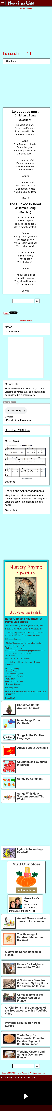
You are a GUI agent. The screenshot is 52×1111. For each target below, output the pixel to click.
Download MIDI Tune (17, 430)
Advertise (21, 1077)
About (3, 1077)
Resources (31, 1077)
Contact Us (11, 1077)
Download (9, 416)
